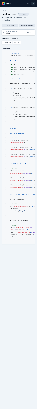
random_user (9, 14)
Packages (6, 11)
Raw (18, 42)
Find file (8, 42)
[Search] (28, 3)
